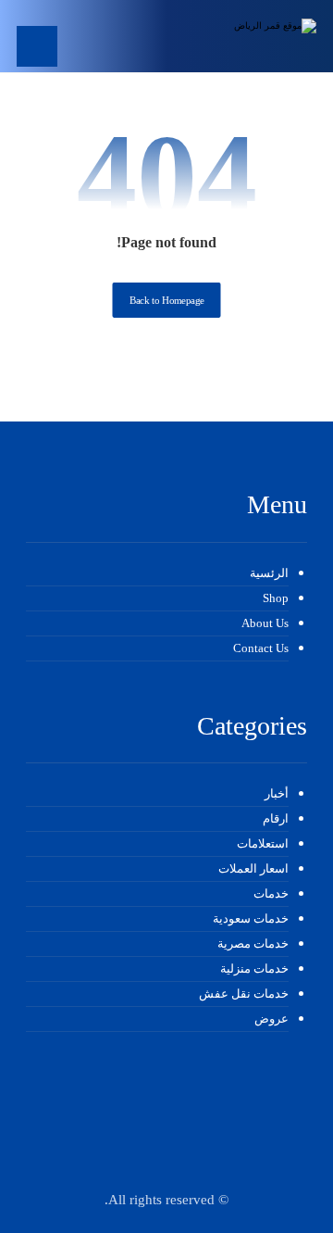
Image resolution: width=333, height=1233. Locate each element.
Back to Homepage (167, 301)
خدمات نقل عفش (244, 993)
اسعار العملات (253, 868)
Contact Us (261, 648)
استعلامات (263, 843)
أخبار (277, 793)
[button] (37, 46)
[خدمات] (260, 36)
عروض (271, 1018)
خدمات (271, 893)
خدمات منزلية (254, 968)
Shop (276, 598)
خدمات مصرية (253, 943)
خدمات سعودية (251, 918)
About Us (265, 623)
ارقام (276, 818)
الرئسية (269, 573)
